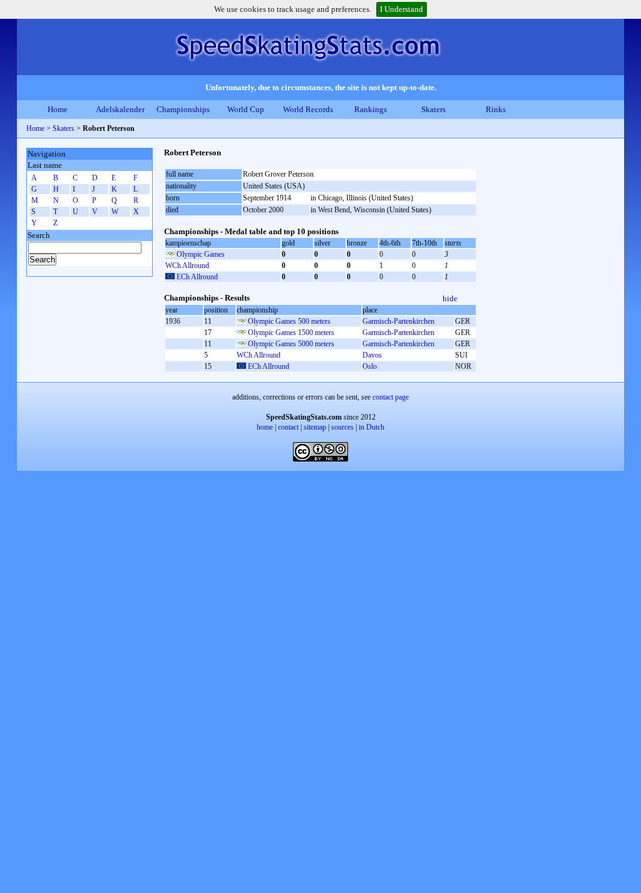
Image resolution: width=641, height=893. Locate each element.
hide (450, 298)
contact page (390, 397)
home (265, 427)
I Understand (401, 9)
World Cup (245, 109)
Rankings (370, 109)
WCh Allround (187, 265)
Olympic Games (201, 254)
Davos (372, 355)
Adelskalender (120, 109)
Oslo (369, 366)
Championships (183, 109)
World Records (308, 109)
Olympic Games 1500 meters (291, 332)
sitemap (315, 427)
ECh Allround (197, 276)
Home (58, 109)
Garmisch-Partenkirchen (398, 321)
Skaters (433, 109)
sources (342, 427)
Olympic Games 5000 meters (291, 343)
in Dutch (371, 427)
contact (288, 427)
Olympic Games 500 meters (289, 321)
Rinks (496, 109)
